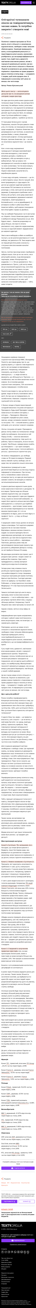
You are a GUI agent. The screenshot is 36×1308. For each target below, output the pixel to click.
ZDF (13, 1137)
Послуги (3, 1275)
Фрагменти (4, 1262)
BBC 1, (4, 1113)
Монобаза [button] (6, 347)
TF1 (7, 1063)
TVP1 (8, 1094)
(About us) (9, 1258)
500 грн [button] (14, 329)
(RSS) (6, 1260)
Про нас (3, 1258)
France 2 (9, 1070)
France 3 (9, 1077)
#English (3, 1269)
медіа (4, 1183)
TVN (8, 1100)
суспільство (26, 1183)
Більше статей (7, 1209)
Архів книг (4, 1296)
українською (13, 1303)
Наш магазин (5, 1290)
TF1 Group (30, 1063)
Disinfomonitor (5, 1281)
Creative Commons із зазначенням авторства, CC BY (18, 1301)
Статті (3, 1260)
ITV (2, 1120)
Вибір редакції (5, 1267)
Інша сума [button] (6, 334)
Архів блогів (5, 1294)
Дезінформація (6, 1279)
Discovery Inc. (23, 1103)
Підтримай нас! (5, 1288)
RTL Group (16, 1153)
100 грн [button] (5, 329)
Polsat (8, 1087)
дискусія (5, 1185)
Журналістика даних (7, 1273)
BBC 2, (4, 1127)
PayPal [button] (17, 347)
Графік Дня (4, 1292)
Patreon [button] (6, 342)
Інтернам (4, 1284)
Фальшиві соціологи (7, 1277)
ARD (17, 1144)
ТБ (8, 1183)
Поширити (7, 38)
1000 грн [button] (23, 329)
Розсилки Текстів (6, 1264)
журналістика (15, 1183)
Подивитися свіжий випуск (18, 1244)
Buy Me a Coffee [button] (18, 342)
